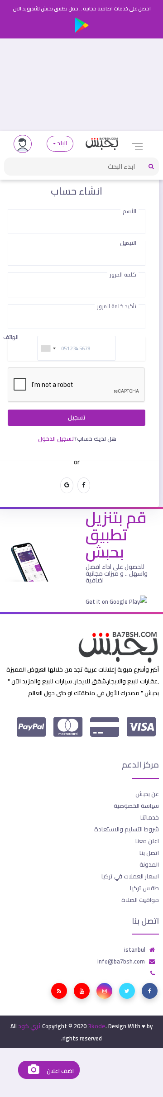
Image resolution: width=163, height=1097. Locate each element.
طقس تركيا (144, 887)
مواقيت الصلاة (140, 899)
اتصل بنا (149, 852)
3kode (96, 1026)
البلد (62, 143)
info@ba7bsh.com (121, 961)
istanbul (134, 949)
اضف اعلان (59, 1071)
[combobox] (48, 348)
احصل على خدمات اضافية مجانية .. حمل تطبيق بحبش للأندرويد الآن (82, 8)
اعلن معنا (147, 840)
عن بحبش (147, 793)
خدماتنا (149, 817)
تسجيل (77, 417)
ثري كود (29, 1026)
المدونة (149, 864)
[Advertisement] (81, 85)
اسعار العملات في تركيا (130, 876)
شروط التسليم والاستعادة (126, 829)
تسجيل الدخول (56, 438)
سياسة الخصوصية (136, 805)
